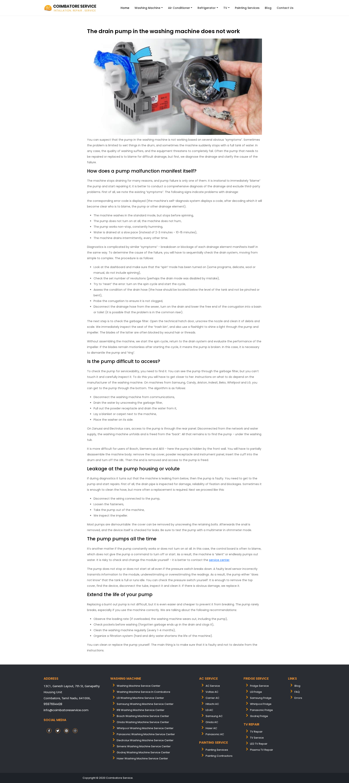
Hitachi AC (212, 704)
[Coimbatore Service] (71, 8)
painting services (217, 750)
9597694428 (53, 704)
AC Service (213, 686)
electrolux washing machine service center (145, 740)
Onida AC (212, 722)
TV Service (257, 738)
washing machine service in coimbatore (143, 692)
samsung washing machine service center (145, 704)
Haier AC (211, 728)
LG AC (209, 710)
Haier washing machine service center (142, 758)
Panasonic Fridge (261, 710)
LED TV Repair (258, 744)
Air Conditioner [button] (179, 8)
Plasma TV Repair (261, 750)
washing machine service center (138, 686)
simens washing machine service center (144, 746)
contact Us (285, 8)
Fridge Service (259, 686)
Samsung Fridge (260, 698)
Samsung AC (214, 716)
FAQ (297, 692)
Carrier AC (212, 698)
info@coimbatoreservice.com (66, 710)
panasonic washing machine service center (146, 734)
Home (125, 8)
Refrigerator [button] (207, 8)
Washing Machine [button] (147, 8)
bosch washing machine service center (143, 716)
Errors (298, 698)
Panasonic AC (215, 734)
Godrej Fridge (259, 716)
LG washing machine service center (140, 698)
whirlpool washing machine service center (145, 728)
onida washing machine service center (143, 722)
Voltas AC (212, 692)
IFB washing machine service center (140, 710)
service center (219, 560)
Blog (268, 8)
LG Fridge (256, 692)
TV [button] (225, 8)
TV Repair (256, 732)
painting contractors (219, 756)
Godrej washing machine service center (143, 752)
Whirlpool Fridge (260, 704)
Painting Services (247, 8)
